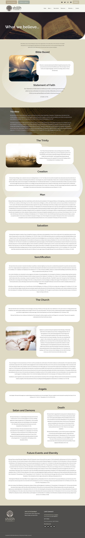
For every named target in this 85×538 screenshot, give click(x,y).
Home (45, 8)
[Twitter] (64, 2)
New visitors (56, 8)
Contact (77, 8)
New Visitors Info (47, 523)
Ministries (70, 8)
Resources (63, 8)
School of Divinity (11, 2)
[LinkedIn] (54, 527)
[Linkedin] (70, 2)
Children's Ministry (24, 2)
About (49, 8)
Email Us (56, 514)
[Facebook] (61, 2)
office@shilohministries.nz (49, 514)
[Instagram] (67, 2)
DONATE (76, 2)
